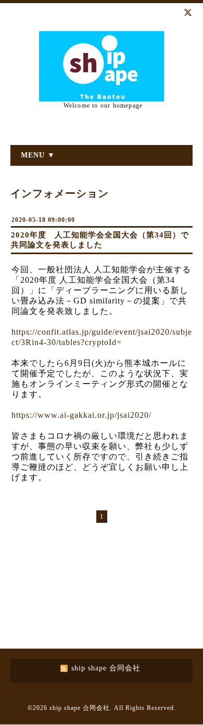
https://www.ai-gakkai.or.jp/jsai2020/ (81, 415)
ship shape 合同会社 (79, 707)
